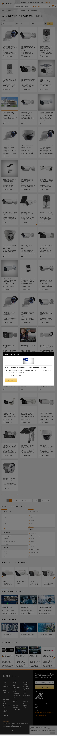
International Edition (24, 380)
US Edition (11, 380)
